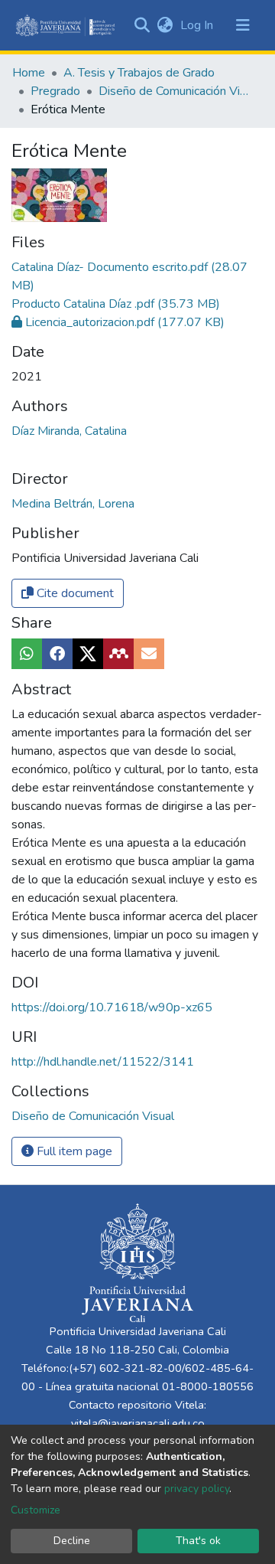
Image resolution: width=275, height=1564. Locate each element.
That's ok (198, 1540)
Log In (198, 25)
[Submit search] (141, 25)
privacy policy (196, 1488)
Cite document (74, 593)
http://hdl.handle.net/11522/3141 (102, 1061)
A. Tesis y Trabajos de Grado (139, 72)
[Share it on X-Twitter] (88, 653)
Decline (71, 1540)
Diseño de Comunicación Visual (175, 91)
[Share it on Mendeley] (118, 653)
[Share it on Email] (149, 653)
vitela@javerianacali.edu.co (138, 1423)
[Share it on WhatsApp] (26, 653)
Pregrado (55, 91)
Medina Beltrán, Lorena (72, 503)
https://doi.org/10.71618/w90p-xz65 (111, 1007)
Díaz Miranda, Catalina (69, 431)
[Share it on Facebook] (57, 653)
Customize (35, 1510)
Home (28, 72)
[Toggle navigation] (243, 25)
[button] (164, 25)
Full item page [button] (73, 1151)
